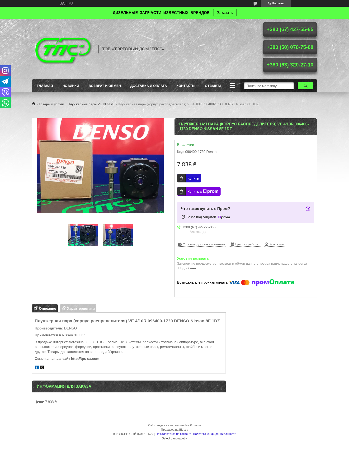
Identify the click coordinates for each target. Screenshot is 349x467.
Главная (45, 86)
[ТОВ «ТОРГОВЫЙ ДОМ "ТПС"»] (63, 49)
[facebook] (37, 368)
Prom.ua (195, 425)
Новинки (70, 86)
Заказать (225, 13)
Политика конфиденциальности (214, 434)
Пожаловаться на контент (173, 434)
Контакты (185, 86)
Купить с (195, 192)
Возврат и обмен (105, 86)
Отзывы (213, 86)
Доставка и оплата (148, 86)
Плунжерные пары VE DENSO (91, 104)
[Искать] (305, 85)
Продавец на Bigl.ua (174, 429)
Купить (193, 178)
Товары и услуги (51, 104)
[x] (42, 368)
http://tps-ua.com (85, 359)
